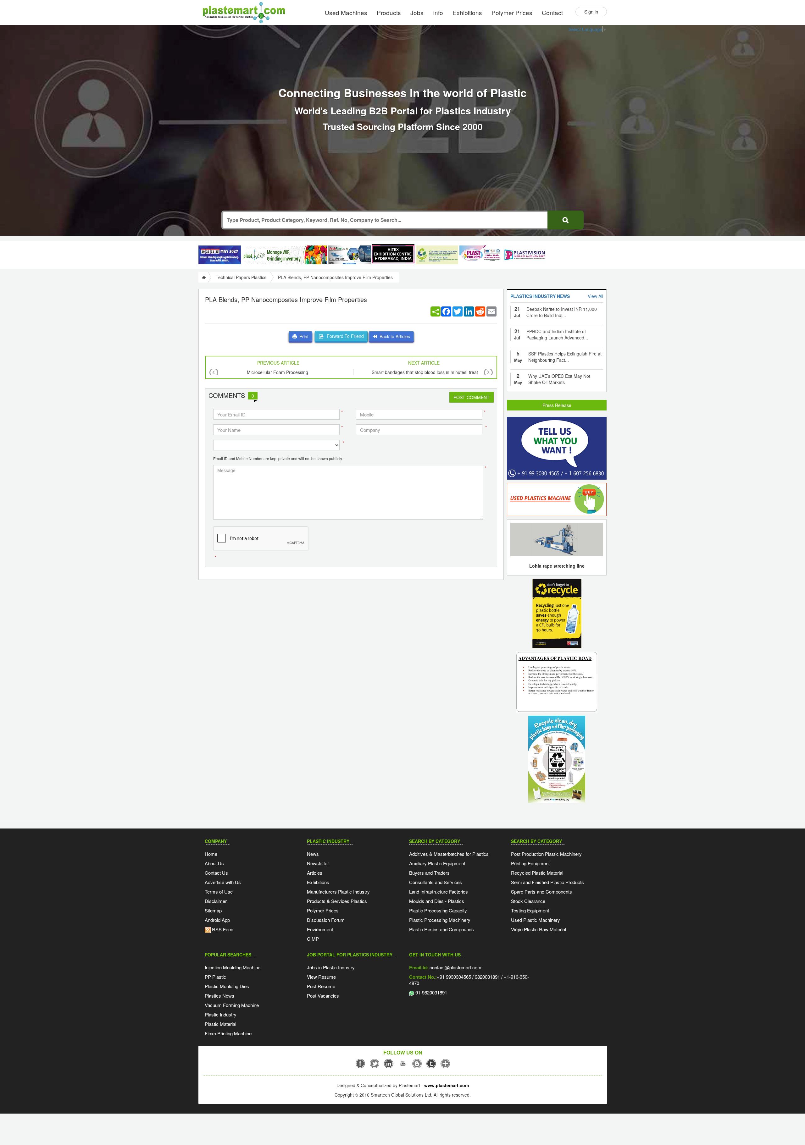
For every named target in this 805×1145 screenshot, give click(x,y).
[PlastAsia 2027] (219, 254)
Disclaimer (216, 901)
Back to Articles (393, 336)
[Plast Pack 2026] (480, 254)
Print (302, 336)
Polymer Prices (511, 12)
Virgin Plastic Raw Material (538, 929)
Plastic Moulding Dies (227, 986)
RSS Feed (222, 929)
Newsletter (318, 863)
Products (389, 12)
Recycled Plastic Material (537, 872)
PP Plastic (215, 976)
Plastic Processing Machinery (439, 920)
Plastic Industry (220, 1014)
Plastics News (219, 995)
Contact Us (216, 872)
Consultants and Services (435, 882)
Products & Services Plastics (337, 901)
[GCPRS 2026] (437, 254)
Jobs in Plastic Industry (331, 967)
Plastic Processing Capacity (438, 910)
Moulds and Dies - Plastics (436, 901)
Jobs (417, 12)
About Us (214, 863)
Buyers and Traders (429, 872)
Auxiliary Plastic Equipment (437, 863)
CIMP (313, 938)
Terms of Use (219, 891)
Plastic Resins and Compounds (441, 929)
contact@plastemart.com (454, 967)
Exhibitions (467, 12)
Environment (320, 929)
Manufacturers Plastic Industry (338, 891)
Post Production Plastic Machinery (546, 853)
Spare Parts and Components (541, 891)
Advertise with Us (223, 882)
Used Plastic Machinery (535, 920)
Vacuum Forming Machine (232, 1005)
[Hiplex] (393, 254)
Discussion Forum (326, 920)
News (313, 853)
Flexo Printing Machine (228, 1033)
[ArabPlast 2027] (349, 254)
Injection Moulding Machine (232, 967)
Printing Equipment (530, 863)
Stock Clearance (528, 901)
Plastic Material (220, 1024)
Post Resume (321, 986)
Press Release (556, 405)
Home (211, 853)
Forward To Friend (344, 336)
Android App (217, 920)
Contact (552, 12)
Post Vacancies (323, 995)
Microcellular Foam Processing (277, 372)
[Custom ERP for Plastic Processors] (284, 254)
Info (438, 12)
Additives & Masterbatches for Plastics (449, 853)
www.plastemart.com (446, 1085)
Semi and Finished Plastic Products (547, 882)
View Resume (321, 976)
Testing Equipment (530, 910)
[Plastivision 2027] (524, 255)
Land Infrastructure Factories (438, 891)
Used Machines (346, 12)
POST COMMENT (471, 397)
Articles (314, 872)
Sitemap (213, 910)
